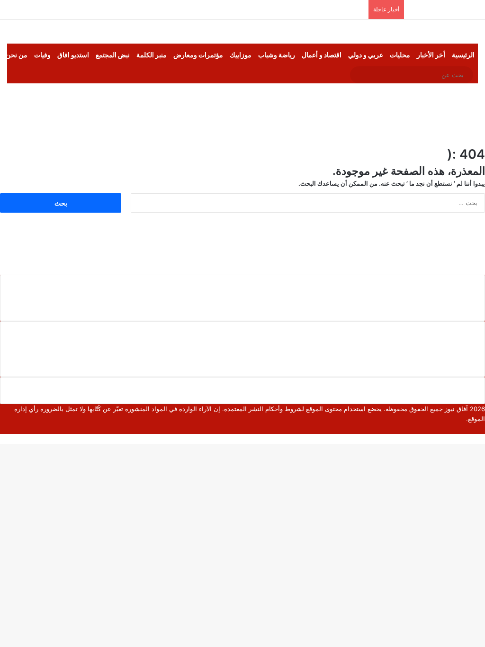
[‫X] (475, 428)
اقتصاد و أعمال (321, 55)
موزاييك (240, 55)
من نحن (16, 55)
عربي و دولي (365, 55)
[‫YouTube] (460, 428)
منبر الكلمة (151, 55)
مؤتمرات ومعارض (198, 55)
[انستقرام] (452, 428)
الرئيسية (463, 55)
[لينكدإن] (467, 428)
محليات (400, 55)
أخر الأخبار (431, 55)
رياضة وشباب (276, 55)
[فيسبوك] (482, 428)
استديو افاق (73, 55)
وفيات (42, 55)
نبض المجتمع (113, 55)
